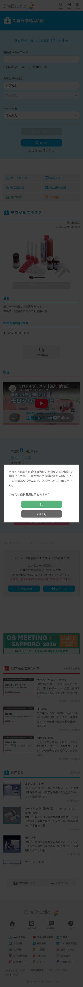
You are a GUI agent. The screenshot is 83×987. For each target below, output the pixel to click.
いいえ (41, 514)
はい (41, 504)
